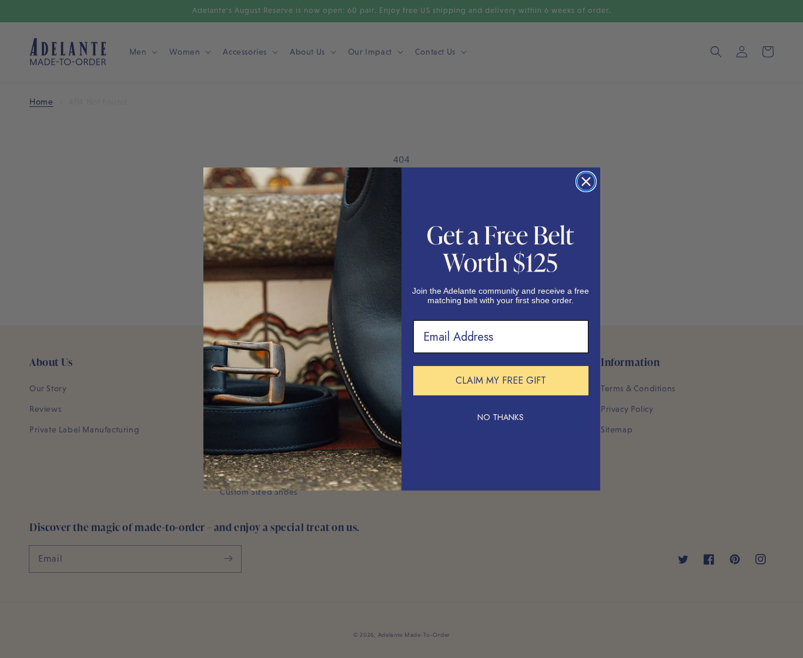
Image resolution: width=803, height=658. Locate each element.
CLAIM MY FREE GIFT (501, 380)
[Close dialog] (586, 181)
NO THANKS (500, 417)
